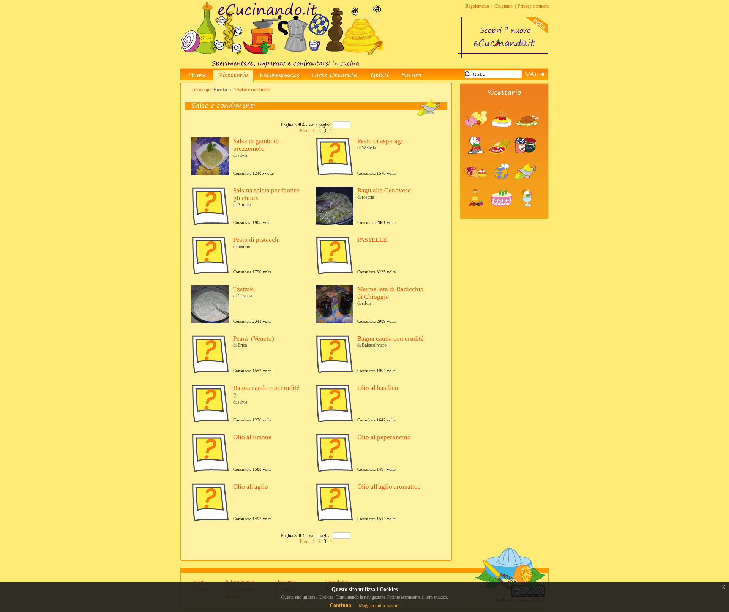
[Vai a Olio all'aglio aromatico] (334, 519)
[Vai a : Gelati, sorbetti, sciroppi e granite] (527, 212)
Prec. (305, 130)
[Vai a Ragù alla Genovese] (335, 223)
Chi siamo (503, 6)
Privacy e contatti (533, 6)
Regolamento (477, 6)
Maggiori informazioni (379, 605)
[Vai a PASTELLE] (334, 272)
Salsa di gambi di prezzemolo (256, 144)
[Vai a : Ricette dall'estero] (502, 186)
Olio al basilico (377, 387)
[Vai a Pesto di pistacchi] (210, 272)
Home (199, 581)
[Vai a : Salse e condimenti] (526, 186)
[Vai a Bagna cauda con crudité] (334, 371)
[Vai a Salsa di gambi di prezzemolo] (211, 174)
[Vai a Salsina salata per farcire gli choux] (210, 223)
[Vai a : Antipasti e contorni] (477, 133)
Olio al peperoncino (384, 437)
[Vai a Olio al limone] (210, 470)
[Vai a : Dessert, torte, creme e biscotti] (477, 186)
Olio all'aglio (250, 486)
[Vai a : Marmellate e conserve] (526, 159)
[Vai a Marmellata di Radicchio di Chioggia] (335, 322)
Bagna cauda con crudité (390, 338)
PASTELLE (372, 239)
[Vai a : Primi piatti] (503, 133)
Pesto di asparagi (380, 141)
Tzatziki (244, 289)
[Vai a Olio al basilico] (334, 420)
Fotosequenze (240, 581)
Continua (340, 605)
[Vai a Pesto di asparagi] (334, 174)
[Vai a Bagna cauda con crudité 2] (210, 420)
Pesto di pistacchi (256, 239)
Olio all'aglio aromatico (389, 486)
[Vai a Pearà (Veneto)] (210, 371)
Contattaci (336, 581)
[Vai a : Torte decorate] (503, 212)
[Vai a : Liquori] (477, 212)
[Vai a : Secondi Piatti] (528, 133)
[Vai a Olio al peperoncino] (334, 470)
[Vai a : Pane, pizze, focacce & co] (501, 159)
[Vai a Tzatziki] (211, 322)
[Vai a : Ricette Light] (476, 159)
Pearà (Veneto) (253, 338)
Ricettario (222, 89)
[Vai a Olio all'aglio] (210, 519)
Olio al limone (252, 437)
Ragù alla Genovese (384, 190)
